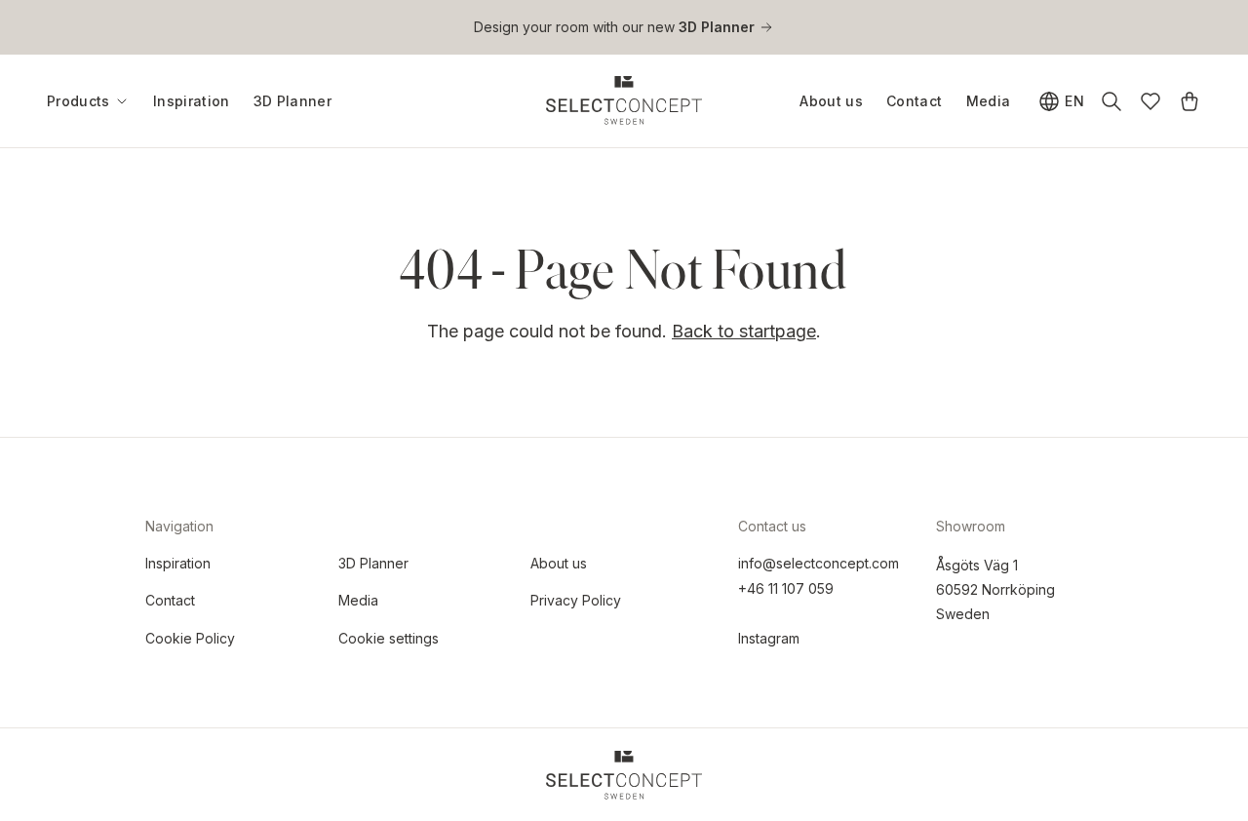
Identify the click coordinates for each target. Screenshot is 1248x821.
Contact (914, 101)
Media (988, 101)
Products (78, 101)
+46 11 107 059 (786, 588)
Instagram (769, 638)
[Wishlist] (1150, 101)
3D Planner (293, 101)
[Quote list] (1189, 101)
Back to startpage (744, 331)
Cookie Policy (190, 638)
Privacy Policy (575, 600)
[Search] (1111, 101)
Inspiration (191, 101)
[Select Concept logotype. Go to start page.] (624, 100)
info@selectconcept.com (818, 563)
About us (831, 101)
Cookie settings (388, 638)
